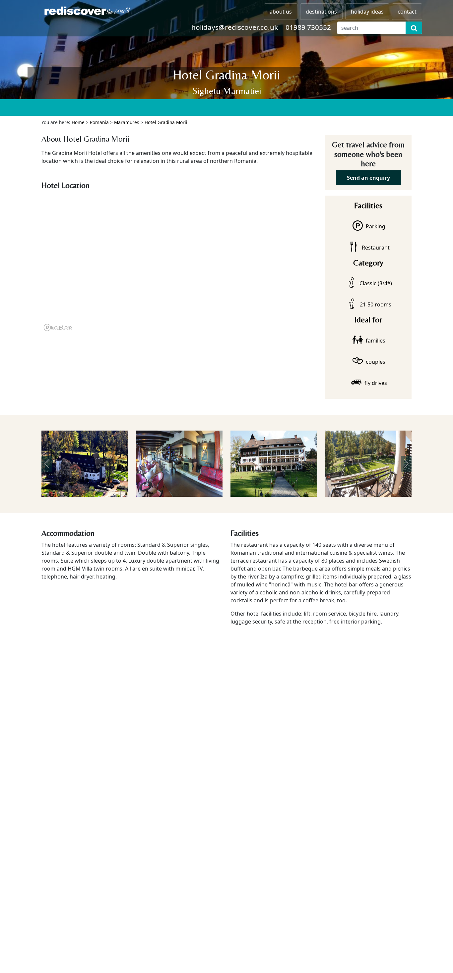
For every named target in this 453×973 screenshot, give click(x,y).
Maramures (126, 122)
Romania (99, 122)
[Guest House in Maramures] (84, 464)
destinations (321, 11)
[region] (179, 263)
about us (281, 11)
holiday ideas (367, 11)
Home (78, 122)
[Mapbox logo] (58, 327)
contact (407, 11)
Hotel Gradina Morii (166, 122)
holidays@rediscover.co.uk (234, 27)
